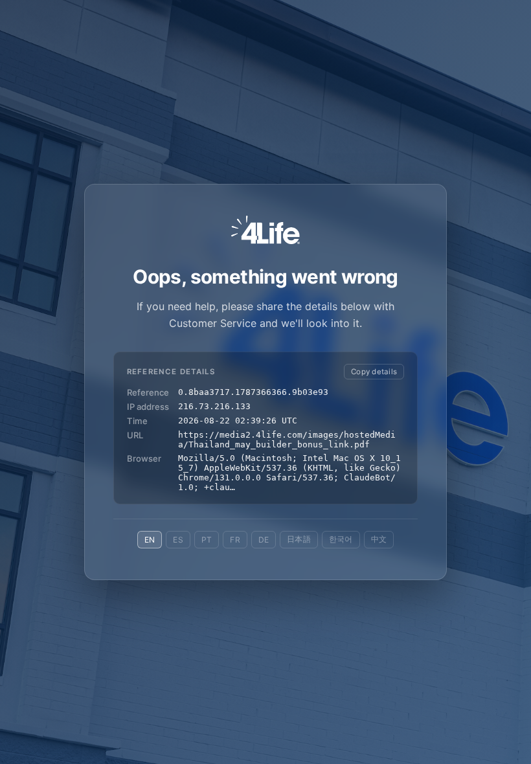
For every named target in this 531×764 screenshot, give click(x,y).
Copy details (374, 371)
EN (149, 540)
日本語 (299, 539)
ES (178, 540)
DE (263, 540)
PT (206, 540)
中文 (379, 539)
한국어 (341, 539)
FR (235, 540)
